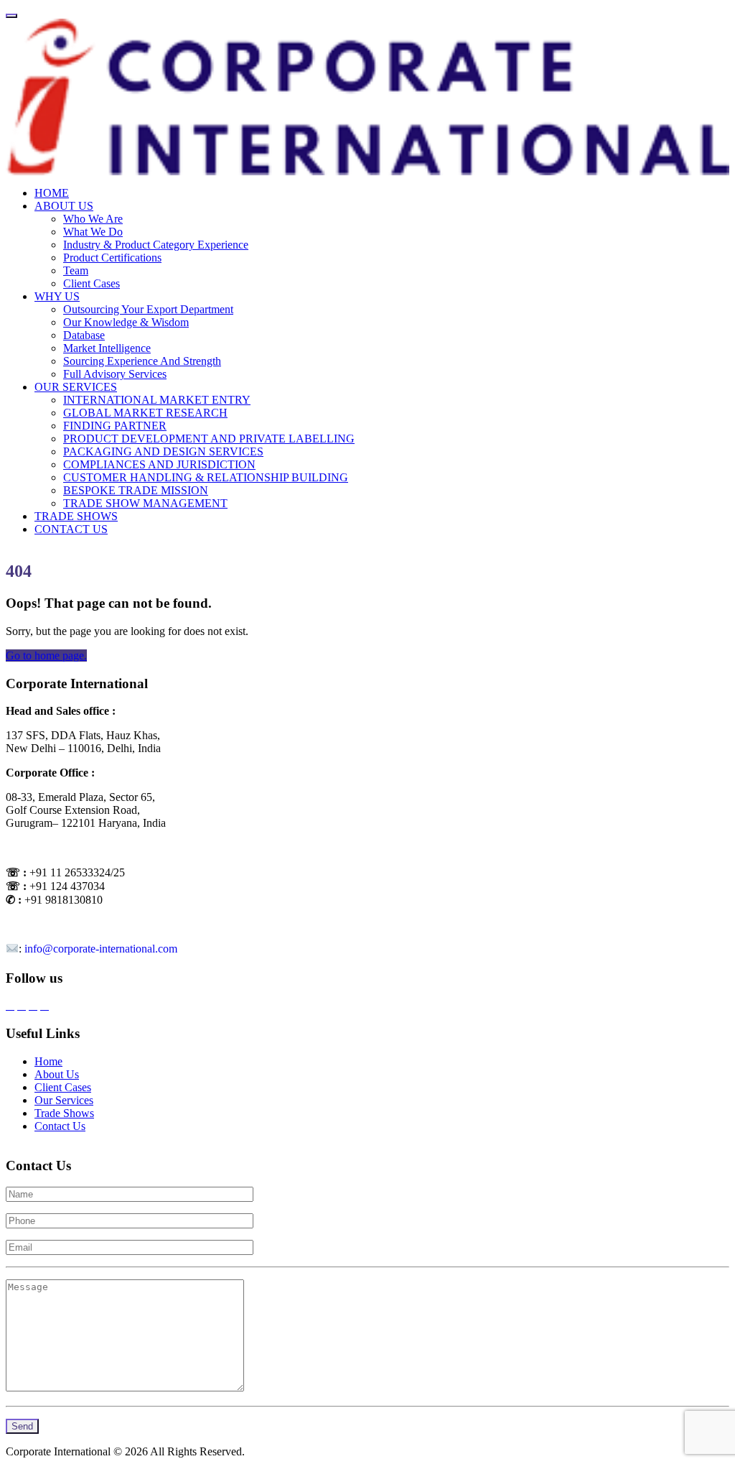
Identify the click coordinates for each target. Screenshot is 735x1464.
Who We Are (93, 219)
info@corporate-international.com (100, 949)
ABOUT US (63, 206)
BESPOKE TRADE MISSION (135, 490)
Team (75, 270)
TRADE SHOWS (76, 516)
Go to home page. (46, 655)
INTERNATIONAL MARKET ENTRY (157, 400)
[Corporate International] (367, 96)
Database (84, 335)
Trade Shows (64, 1113)
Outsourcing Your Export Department (148, 309)
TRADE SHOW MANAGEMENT (145, 503)
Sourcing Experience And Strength (142, 361)
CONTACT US (71, 529)
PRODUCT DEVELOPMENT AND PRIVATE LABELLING (209, 438)
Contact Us (59, 1126)
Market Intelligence (107, 348)
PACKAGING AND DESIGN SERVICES (163, 451)
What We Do (93, 232)
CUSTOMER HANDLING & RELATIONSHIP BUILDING (205, 477)
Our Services (63, 1100)
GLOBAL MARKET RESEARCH (145, 413)
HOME (51, 193)
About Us (56, 1074)
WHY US (57, 296)
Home (48, 1061)
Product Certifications (112, 257)
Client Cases (91, 283)
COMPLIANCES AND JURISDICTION (159, 464)
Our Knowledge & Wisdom (126, 322)
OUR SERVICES (75, 387)
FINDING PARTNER (115, 426)
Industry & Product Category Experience (155, 244)
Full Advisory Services (115, 374)
